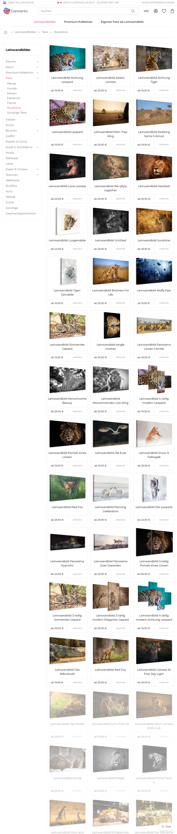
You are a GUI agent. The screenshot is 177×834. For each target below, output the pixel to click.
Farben (11, 119)
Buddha (11, 185)
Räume (11, 61)
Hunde (12, 88)
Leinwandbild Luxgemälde (67, 240)
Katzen (12, 93)
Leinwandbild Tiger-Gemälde (67, 292)
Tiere (45, 32)
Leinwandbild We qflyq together (111, 188)
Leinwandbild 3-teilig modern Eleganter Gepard (110, 617)
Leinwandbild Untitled (110, 240)
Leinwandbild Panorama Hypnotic (67, 563)
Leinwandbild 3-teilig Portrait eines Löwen (154, 563)
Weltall (10, 197)
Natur (10, 67)
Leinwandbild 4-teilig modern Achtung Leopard (154, 617)
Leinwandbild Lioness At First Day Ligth (154, 672)
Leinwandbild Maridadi (154, 186)
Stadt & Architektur (19, 147)
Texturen (12, 174)
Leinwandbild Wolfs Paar (154, 290)
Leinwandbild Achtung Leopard (67, 80)
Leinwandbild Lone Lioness (67, 186)
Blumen (11, 130)
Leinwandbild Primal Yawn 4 (154, 780)
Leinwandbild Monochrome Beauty (67, 400)
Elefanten (14, 98)
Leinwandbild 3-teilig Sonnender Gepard (67, 617)
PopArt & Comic (16, 141)
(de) (146, 10)
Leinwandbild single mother (110, 346)
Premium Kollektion (78, 21)
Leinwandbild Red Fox (67, 507)
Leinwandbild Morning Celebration (110, 509)
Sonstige (12, 208)
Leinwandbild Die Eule (110, 453)
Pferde (11, 83)
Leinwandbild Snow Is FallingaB (154, 455)
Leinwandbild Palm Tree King (110, 134)
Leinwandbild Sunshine (154, 240)
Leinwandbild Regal (110, 778)
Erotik (10, 202)
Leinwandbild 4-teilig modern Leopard (154, 400)
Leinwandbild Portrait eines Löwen (67, 455)
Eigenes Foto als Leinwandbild (122, 21)
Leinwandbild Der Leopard (154, 507)
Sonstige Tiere (17, 112)
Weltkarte (13, 180)
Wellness (12, 158)
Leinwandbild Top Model (67, 724)
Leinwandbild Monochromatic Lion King (110, 400)
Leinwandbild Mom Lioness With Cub (154, 726)
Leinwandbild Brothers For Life (110, 292)
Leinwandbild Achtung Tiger (154, 80)
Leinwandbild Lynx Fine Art (110, 724)
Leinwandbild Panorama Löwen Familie (154, 346)
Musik (10, 152)
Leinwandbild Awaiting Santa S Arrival (154, 134)
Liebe (9, 163)
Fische (11, 103)
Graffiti (10, 136)
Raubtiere (61, 32)
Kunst (10, 125)
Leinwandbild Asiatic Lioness (110, 80)
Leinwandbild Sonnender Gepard (67, 346)
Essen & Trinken (17, 169)
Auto (9, 191)
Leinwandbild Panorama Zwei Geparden (110, 563)
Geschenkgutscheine (21, 213)
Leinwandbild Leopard (67, 132)
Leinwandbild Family (67, 778)
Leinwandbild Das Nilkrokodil (67, 672)
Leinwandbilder (45, 21)
